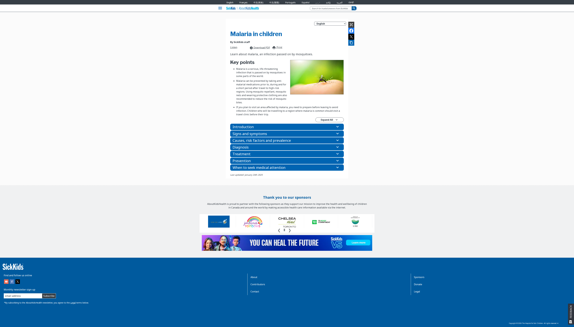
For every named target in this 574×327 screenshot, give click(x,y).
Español (305, 2)
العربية (339, 2)
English (229, 2)
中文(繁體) (274, 2)
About (254, 277)
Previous (279, 230)
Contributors (258, 284)
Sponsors (419, 277)
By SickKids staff (240, 42)
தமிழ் (328, 2)
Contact (255, 291)
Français (243, 2)
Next (289, 230)
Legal (73, 302)
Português (290, 2)
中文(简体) (258, 2)
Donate (418, 284)
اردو (317, 2)
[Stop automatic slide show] (284, 230)
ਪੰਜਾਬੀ (351, 2)
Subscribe (49, 296)
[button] (287, 127)
